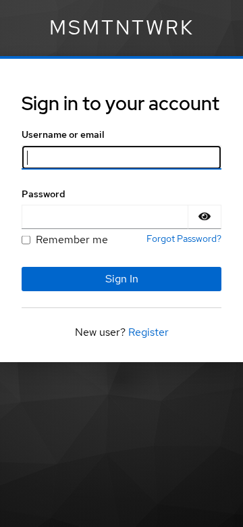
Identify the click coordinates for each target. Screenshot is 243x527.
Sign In (121, 279)
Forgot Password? (183, 238)
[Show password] (204, 217)
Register (148, 332)
